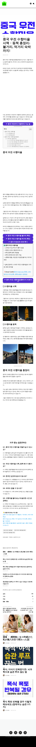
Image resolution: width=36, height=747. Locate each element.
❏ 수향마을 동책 (11, 135)
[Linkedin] (12, 541)
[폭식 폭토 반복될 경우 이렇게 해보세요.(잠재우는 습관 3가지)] (18, 688)
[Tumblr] (20, 541)
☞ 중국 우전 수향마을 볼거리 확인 (18, 235)
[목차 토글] (29, 129)
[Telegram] (23, 541)
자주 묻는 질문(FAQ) (11, 138)
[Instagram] (15, 732)
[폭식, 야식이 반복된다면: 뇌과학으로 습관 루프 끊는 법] (18, 656)
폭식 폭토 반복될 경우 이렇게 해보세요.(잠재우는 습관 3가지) (17, 704)
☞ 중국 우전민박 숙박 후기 (18, 242)
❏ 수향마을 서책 (11, 133)
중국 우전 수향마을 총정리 (12, 137)
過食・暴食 (5, 635)
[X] (8, 541)
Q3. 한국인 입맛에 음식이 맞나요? (17, 143)
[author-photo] (4, 643)
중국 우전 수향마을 (10, 131)
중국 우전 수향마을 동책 (20, 530)
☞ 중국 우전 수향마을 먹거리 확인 (18, 239)
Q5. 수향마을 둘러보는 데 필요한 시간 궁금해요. (19, 146)
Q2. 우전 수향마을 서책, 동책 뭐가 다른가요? (19, 141)
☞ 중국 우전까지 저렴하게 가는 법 (18, 124)
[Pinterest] (20, 732)
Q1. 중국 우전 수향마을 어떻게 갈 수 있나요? (19, 140)
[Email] (16, 541)
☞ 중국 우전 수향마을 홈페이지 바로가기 (18, 280)
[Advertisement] (18, 94)
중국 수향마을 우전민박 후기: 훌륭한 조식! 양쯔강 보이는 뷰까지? (10, 610)
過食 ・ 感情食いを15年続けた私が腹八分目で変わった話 (18, 638)
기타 (4, 36)
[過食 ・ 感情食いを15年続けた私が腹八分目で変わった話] (18, 624)
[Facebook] (4, 541)
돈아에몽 (7, 643)
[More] (27, 541)
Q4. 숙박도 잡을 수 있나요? (15, 144)
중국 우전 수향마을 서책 (9, 532)
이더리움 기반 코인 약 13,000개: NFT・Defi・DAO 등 (26, 610)
